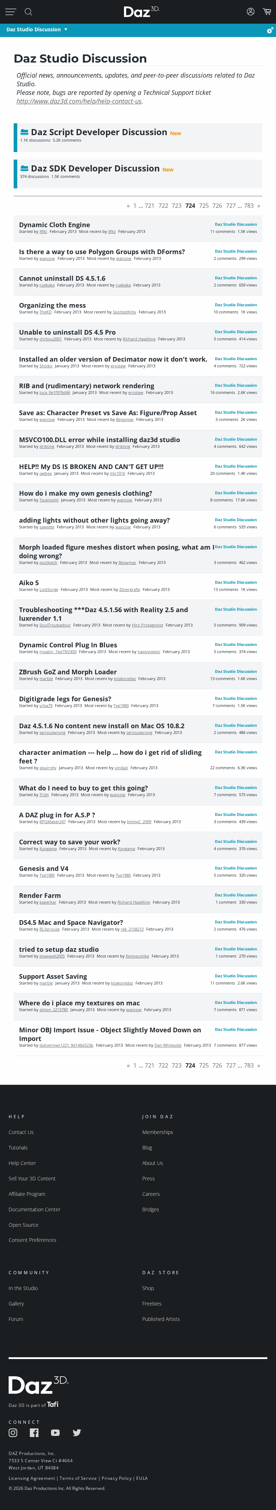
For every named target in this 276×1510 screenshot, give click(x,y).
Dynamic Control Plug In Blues (68, 645)
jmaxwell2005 (52, 956)
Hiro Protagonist (147, 625)
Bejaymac (125, 419)
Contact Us (21, 1132)
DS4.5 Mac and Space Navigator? (71, 922)
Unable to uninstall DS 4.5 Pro (67, 332)
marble (46, 678)
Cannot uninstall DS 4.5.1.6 (62, 278)
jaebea (46, 473)
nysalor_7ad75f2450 (58, 651)
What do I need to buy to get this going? (83, 788)
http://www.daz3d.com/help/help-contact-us (79, 101)
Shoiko (46, 365)
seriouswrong (52, 732)
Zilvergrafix (129, 589)
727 (231, 206)
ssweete (47, 526)
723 (176, 206)
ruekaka (47, 285)
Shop (148, 1288)
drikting (47, 446)
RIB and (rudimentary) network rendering (86, 385)
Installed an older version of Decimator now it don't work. (113, 359)
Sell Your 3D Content (32, 1178)
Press (148, 1178)
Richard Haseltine (139, 338)
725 (204, 206)
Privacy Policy (117, 1478)
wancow (47, 258)
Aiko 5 (29, 582)
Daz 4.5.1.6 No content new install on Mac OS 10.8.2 (101, 725)
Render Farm (40, 895)
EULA (142, 1478)
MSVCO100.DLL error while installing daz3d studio (99, 439)
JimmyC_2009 (139, 821)
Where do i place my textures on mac (79, 1003)
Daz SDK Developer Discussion (95, 168)
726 (217, 206)
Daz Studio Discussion (33, 29)
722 (163, 206)
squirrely (48, 767)
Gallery (16, 1303)
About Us (152, 1163)
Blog (147, 1147)
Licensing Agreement (32, 1478)
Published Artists (161, 1319)
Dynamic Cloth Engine (54, 224)
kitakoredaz (125, 678)
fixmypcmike (137, 956)
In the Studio (23, 1288)
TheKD (46, 312)
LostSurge (49, 589)
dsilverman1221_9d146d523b (66, 1045)
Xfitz (43, 231)
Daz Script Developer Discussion (99, 132)
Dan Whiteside (168, 1045)
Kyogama (48, 848)
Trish (44, 794)
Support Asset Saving (53, 976)
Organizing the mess (52, 305)
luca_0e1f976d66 (55, 392)
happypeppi (149, 651)
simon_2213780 (54, 1009)
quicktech (49, 562)
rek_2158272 (132, 929)
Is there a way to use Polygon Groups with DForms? (102, 251)
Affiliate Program (27, 1193)
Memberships (157, 1132)
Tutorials (18, 1147)
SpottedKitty (124, 312)
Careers (151, 1193)
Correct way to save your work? (69, 841)
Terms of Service (78, 1478)
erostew (118, 365)
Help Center (22, 1163)
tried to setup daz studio (59, 949)
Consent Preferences (32, 1239)
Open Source (23, 1224)
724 (190, 206)
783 (249, 206)
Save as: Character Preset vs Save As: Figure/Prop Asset (108, 412)
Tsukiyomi (49, 499)
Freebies (152, 1303)
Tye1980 (121, 705)
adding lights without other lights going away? (94, 520)
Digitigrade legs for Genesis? (65, 698)
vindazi (121, 767)
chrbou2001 (51, 338)
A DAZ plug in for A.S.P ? (57, 815)
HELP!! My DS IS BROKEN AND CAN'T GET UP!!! (91, 466)
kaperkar (48, 902)
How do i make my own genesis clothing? (85, 493)
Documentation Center (34, 1209)
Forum (16, 1319)
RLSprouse (50, 929)
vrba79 (46, 705)
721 (150, 206)
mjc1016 (117, 473)
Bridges (150, 1209)
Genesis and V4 (43, 868)
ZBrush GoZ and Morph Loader (68, 671)
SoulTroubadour (55, 625)
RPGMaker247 (53, 821)
